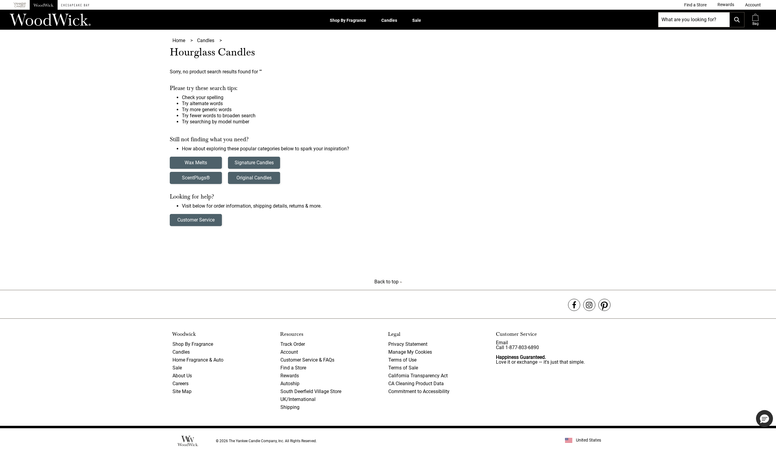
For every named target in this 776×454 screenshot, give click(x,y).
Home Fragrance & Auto (197, 360)
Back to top (387, 282)
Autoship (289, 383)
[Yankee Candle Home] (19, 5)
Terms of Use (402, 360)
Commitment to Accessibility (419, 391)
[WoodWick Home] (43, 4)
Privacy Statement (407, 344)
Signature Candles (254, 162)
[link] (695, 5)
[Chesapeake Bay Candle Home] (75, 4)
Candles (389, 20)
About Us (182, 376)
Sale (416, 20)
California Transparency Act (418, 376)
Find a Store (293, 368)
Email (502, 343)
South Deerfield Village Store (310, 391)
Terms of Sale (403, 368)
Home (179, 40)
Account (289, 352)
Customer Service (196, 220)
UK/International (298, 399)
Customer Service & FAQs (307, 360)
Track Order (292, 344)
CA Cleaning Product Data (416, 383)
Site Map (182, 391)
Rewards (289, 376)
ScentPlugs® (196, 178)
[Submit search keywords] (737, 19)
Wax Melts (196, 162)
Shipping (289, 407)
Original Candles (254, 178)
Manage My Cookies (410, 352)
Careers (180, 383)
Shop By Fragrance (348, 20)
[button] (753, 5)
